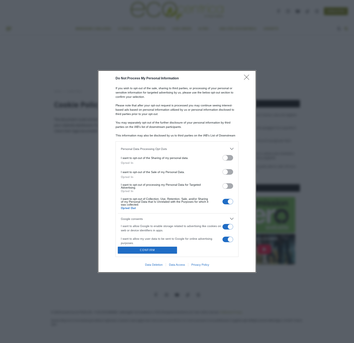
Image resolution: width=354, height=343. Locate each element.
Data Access (177, 264)
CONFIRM (147, 250)
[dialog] (177, 171)
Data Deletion (154, 264)
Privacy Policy (200, 264)
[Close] (248, 78)
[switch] (227, 158)
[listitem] (177, 149)
